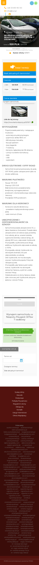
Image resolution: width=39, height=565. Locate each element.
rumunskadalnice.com (12, 476)
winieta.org (13, 511)
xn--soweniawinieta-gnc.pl (19, 546)
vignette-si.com (14, 496)
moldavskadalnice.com (11, 467)
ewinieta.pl (28, 454)
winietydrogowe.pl (24, 535)
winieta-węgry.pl (26, 509)
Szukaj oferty (19, 392)
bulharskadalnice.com (27, 434)
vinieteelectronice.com (12, 502)
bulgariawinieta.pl (10, 434)
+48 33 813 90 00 (14, 8)
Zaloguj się (19, 407)
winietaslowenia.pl (26, 528)
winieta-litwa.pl (11, 507)
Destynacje (19, 398)
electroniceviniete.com (12, 452)
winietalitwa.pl (27, 520)
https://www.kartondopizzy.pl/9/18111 (17, 122)
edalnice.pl (30, 447)
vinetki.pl (27, 498)
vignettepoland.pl (15, 498)
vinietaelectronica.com (19, 500)
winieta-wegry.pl (13, 509)
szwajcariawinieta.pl (28, 485)
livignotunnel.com (25, 460)
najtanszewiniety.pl (10, 469)
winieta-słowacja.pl (26, 507)
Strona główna (16, 48)
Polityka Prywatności (19, 401)
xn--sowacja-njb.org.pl (19, 544)
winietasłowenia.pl (27, 531)
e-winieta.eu (9, 447)
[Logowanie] (10, 14)
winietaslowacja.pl (12, 528)
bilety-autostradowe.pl (12, 432)
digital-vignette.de (13, 445)
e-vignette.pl (27, 445)
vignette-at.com (12, 489)
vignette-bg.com (26, 489)
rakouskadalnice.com (12, 474)
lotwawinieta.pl (25, 463)
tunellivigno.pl (27, 487)
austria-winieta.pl (13, 428)
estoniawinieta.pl (29, 452)
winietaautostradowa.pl (12, 515)
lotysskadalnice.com (10, 465)
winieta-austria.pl (12, 504)
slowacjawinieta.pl (12, 482)
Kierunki (19, 395)
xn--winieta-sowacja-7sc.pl (19, 550)
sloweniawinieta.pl (26, 482)
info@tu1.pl (12, 11)
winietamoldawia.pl (26, 522)
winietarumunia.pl (12, 526)
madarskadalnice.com (28, 465)
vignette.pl (26, 496)
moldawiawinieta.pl (29, 467)
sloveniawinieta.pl (28, 476)
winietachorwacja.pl (13, 518)
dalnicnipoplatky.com (11, 443)
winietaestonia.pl (13, 520)
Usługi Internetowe (19, 413)
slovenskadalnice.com (19, 478)
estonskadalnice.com (14, 454)
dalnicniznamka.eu (28, 443)
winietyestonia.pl (29, 537)
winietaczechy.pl (28, 518)
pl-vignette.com (12, 471)
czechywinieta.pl (13, 441)
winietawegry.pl (13, 533)
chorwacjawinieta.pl (12, 439)
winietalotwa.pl (11, 522)
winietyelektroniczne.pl (12, 537)
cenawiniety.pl (14, 436)
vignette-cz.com (13, 491)
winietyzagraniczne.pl (26, 539)
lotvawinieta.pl (13, 463)
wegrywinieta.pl (29, 502)
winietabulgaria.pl (29, 515)
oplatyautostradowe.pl (27, 469)
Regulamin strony (19, 404)
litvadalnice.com (24, 456)
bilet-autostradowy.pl (19, 430)
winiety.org (12, 535)
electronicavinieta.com (19, 449)
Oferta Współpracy (19, 416)
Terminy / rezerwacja (22, 67)
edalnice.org (20, 447)
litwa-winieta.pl (13, 458)
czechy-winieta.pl (27, 439)
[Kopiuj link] (32, 122)
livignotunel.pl (12, 460)
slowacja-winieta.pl (28, 480)
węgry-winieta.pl (26, 542)
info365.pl (12, 456)
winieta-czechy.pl (26, 504)
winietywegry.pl (10, 539)
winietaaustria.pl (24, 511)
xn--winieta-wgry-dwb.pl (19, 553)
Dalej (19, 304)
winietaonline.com (12, 524)
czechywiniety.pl (27, 441)
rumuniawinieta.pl (28, 474)
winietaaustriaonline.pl (19, 513)
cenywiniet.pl (25, 436)
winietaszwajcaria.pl (12, 531)
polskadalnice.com (26, 471)
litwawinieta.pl (26, 458)
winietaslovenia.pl (27, 526)
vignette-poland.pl (12, 493)
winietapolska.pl (27, 524)
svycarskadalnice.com (11, 485)
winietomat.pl (26, 533)
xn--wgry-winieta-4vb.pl (19, 548)
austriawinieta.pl (26, 428)
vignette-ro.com (27, 493)
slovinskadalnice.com (11, 480)
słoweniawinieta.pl (13, 487)
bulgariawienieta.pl (28, 432)
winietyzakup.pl (12, 542)
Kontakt (19, 410)
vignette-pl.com (26, 491)
